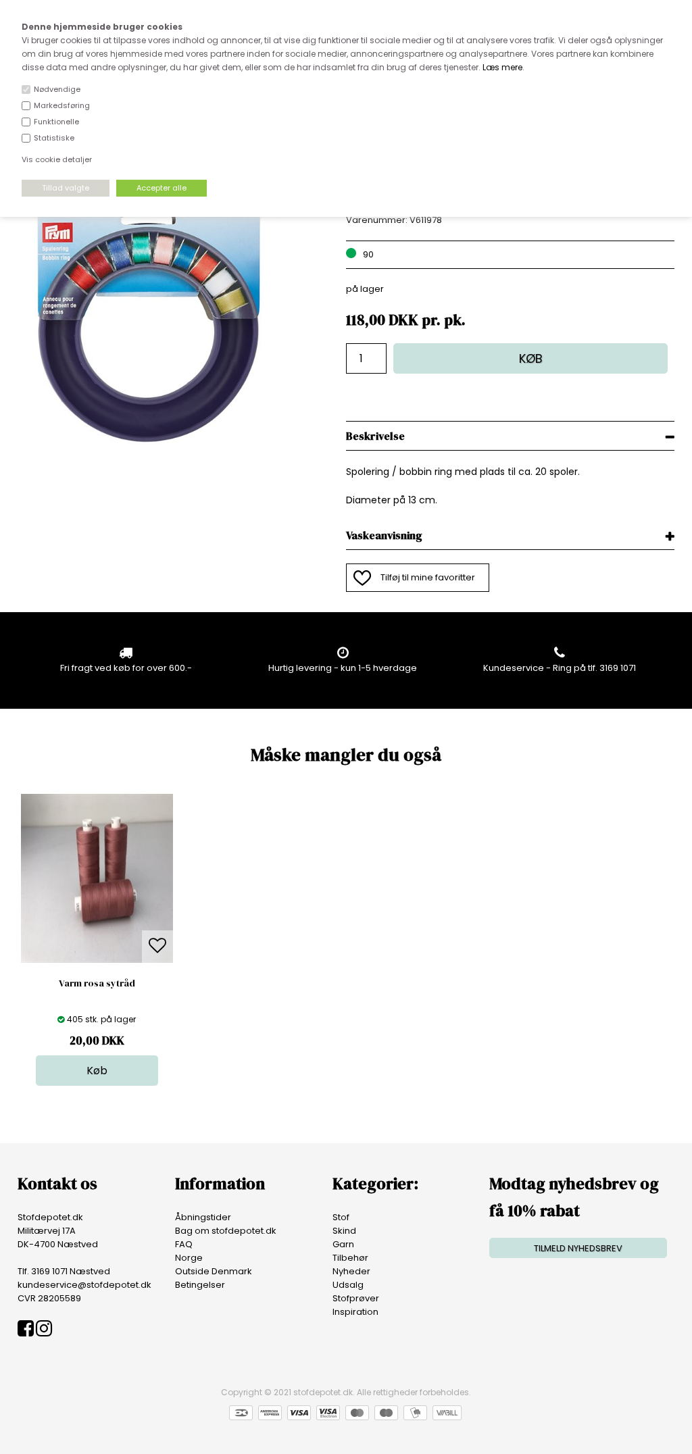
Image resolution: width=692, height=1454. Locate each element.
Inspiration (355, 1311)
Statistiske (54, 137)
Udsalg (348, 1284)
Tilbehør (350, 1257)
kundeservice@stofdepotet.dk (84, 1284)
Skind (344, 1230)
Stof (340, 1217)
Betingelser (200, 1284)
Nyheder (351, 1271)
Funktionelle (56, 121)
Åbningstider (203, 1217)
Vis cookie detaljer (57, 159)
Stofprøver (355, 1298)
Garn (343, 1244)
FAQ (184, 1244)
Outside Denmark (213, 1271)
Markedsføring (62, 105)
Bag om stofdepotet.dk (225, 1230)
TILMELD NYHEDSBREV (578, 1248)
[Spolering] (149, 451)
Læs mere (502, 67)
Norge (189, 1257)
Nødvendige (57, 89)
